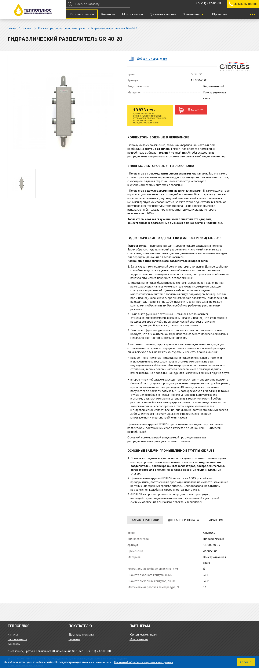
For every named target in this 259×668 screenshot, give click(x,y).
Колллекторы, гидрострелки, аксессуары (61, 28)
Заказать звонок (245, 4)
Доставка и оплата (163, 14)
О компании (191, 14)
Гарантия (74, 639)
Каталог (27, 28)
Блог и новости (17, 639)
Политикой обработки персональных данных (143, 662)
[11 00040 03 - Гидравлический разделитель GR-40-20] (63, 111)
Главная (12, 28)
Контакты (108, 14)
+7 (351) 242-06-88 (208, 3)
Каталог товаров (82, 14)
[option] (22, 183)
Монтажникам (132, 14)
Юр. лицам (219, 14)
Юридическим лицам (143, 634)
